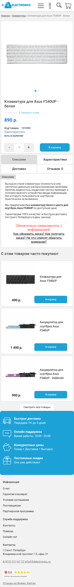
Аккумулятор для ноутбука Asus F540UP (51, 326)
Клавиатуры (19, 15)
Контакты (9, 525)
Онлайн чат (10, 536)
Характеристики (14, 131)
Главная (5, 15)
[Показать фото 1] (35, 91)
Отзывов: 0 (55, 169)
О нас (6, 488)
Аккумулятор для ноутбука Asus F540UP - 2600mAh (52, 374)
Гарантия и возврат (15, 494)
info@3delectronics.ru (38, 561)
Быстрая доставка (27, 418)
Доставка (19, 169)
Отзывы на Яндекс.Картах (19, 583)
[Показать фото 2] (38, 91)
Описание (19, 159)
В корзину (55, 147)
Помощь (8, 531)
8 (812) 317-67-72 (13, 561)
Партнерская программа (18, 511)
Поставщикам (12, 505)
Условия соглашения (16, 499)
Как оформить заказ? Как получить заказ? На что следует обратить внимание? (39, 238)
